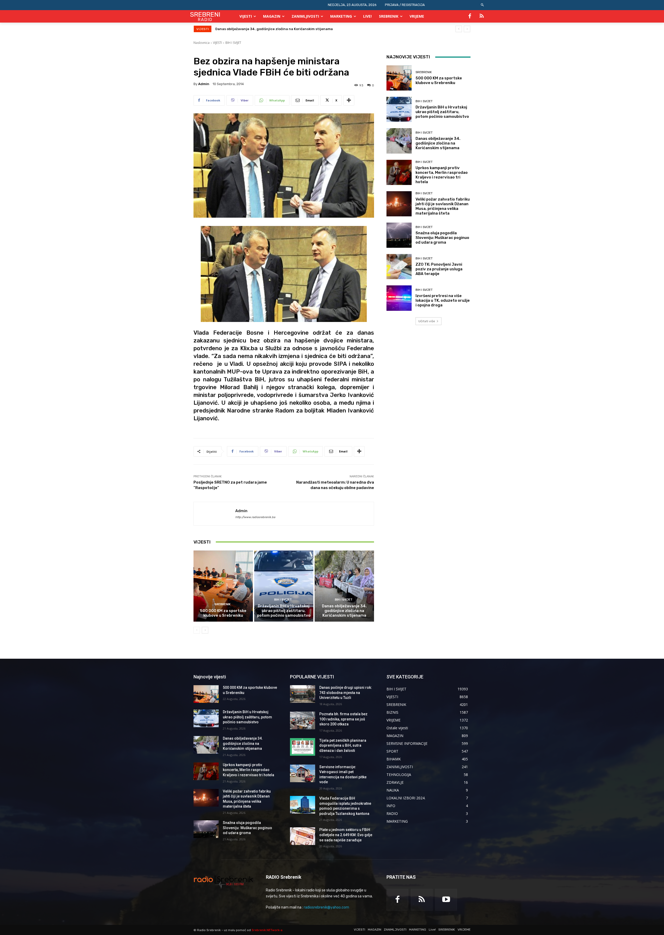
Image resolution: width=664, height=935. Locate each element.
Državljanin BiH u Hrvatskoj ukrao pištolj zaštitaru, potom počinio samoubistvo (283, 611)
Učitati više (426, 321)
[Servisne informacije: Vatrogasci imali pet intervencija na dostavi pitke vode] (302, 773)
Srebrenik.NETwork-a (267, 930)
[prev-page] (196, 630)
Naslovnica (201, 42)
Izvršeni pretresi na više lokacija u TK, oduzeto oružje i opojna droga (443, 300)
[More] (348, 100)
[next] (467, 29)
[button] (483, 5)
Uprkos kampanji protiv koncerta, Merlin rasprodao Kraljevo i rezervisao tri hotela (285, 29)
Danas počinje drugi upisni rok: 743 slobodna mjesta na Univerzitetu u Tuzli (345, 692)
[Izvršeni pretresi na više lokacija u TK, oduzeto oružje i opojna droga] (399, 298)
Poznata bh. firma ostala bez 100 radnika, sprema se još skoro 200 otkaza (343, 719)
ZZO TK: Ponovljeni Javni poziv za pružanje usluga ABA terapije (439, 269)
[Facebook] (470, 16)
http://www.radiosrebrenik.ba (255, 517)
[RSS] (482, 16)
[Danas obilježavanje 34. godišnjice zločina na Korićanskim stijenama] (344, 586)
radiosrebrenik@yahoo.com (326, 907)
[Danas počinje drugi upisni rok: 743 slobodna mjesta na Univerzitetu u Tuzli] (302, 694)
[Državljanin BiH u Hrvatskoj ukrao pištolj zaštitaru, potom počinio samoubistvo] (284, 586)
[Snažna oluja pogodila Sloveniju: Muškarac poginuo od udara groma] (399, 235)
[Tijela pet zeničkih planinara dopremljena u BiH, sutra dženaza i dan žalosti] (302, 747)
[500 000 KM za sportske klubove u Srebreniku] (223, 586)
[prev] (458, 29)
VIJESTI (217, 42)
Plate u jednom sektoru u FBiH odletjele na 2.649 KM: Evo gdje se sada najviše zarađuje (345, 835)
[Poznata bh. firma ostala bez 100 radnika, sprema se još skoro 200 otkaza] (302, 720)
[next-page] (205, 630)
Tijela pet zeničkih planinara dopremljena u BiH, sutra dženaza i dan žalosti (342, 745)
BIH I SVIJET (233, 42)
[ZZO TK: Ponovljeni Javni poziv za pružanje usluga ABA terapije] (399, 266)
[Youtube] (446, 900)
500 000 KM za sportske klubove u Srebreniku (223, 613)
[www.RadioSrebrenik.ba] (223, 882)
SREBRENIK (223, 604)
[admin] (214, 513)
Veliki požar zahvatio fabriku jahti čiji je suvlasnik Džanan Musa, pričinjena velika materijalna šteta (443, 206)
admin (203, 84)
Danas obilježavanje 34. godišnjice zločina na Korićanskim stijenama (344, 611)
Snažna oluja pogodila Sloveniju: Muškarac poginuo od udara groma (442, 238)
